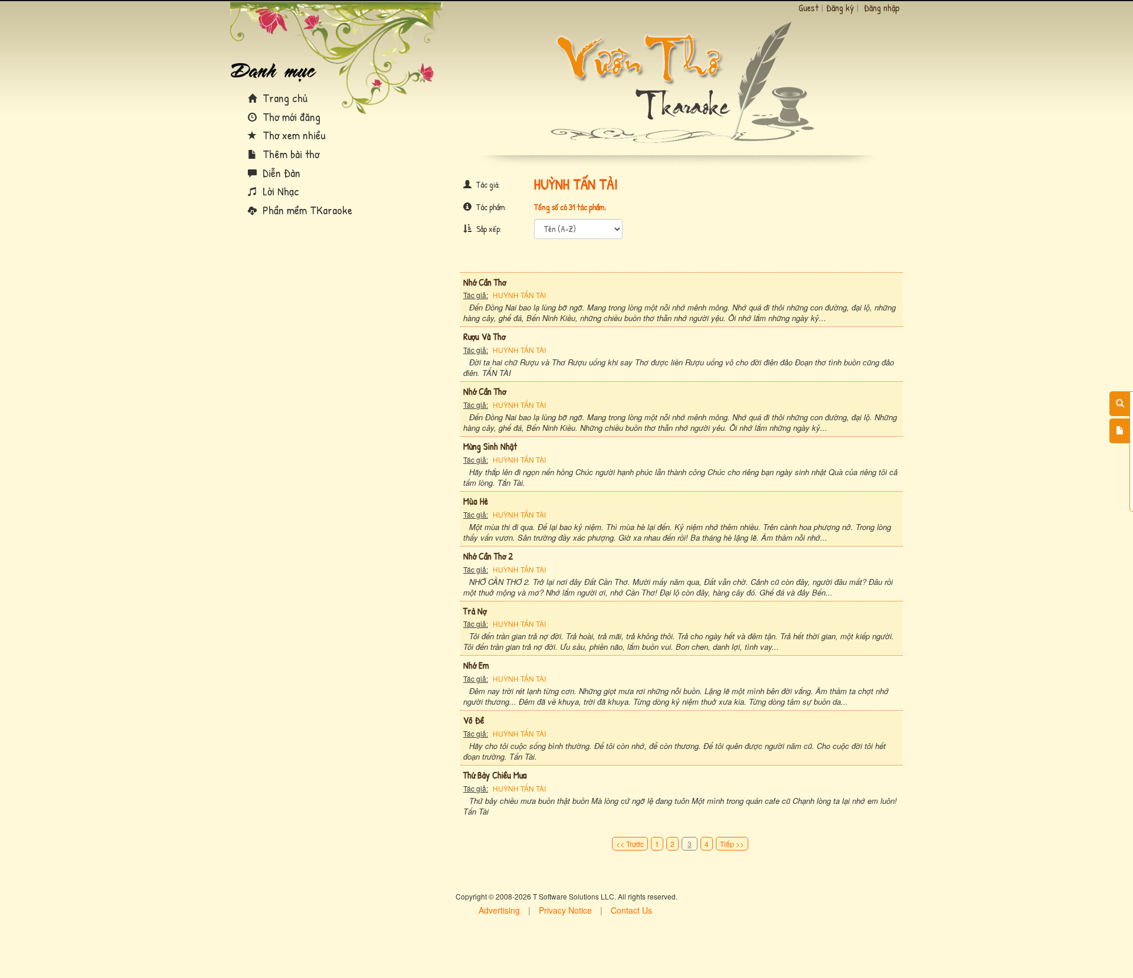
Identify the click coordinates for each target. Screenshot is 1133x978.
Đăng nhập (882, 7)
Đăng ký (840, 7)
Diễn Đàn (280, 173)
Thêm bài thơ (289, 154)
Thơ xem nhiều (293, 135)
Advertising (499, 910)
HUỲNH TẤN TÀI (519, 295)
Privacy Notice (565, 910)
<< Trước (630, 844)
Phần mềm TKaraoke (306, 210)
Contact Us (631, 910)
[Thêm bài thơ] (1119, 430)
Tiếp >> (732, 844)
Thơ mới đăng (290, 117)
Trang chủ (283, 98)
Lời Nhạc (279, 191)
